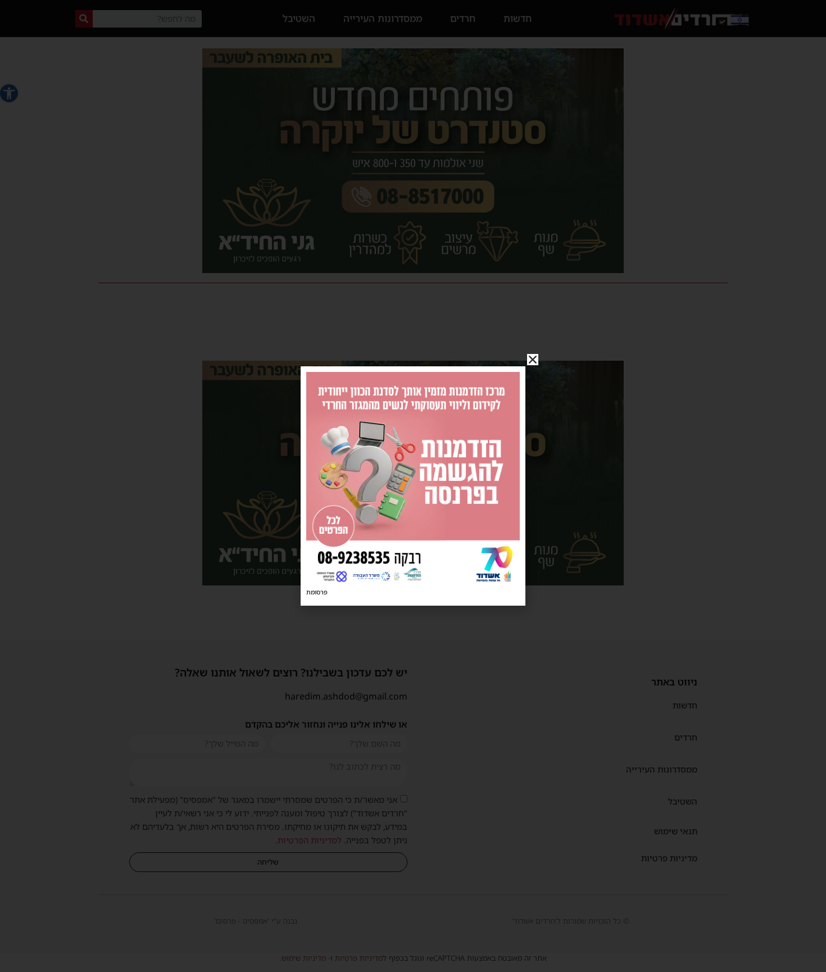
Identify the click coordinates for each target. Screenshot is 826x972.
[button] (532, 359)
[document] (413, 486)
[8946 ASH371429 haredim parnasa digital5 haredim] (413, 582)
